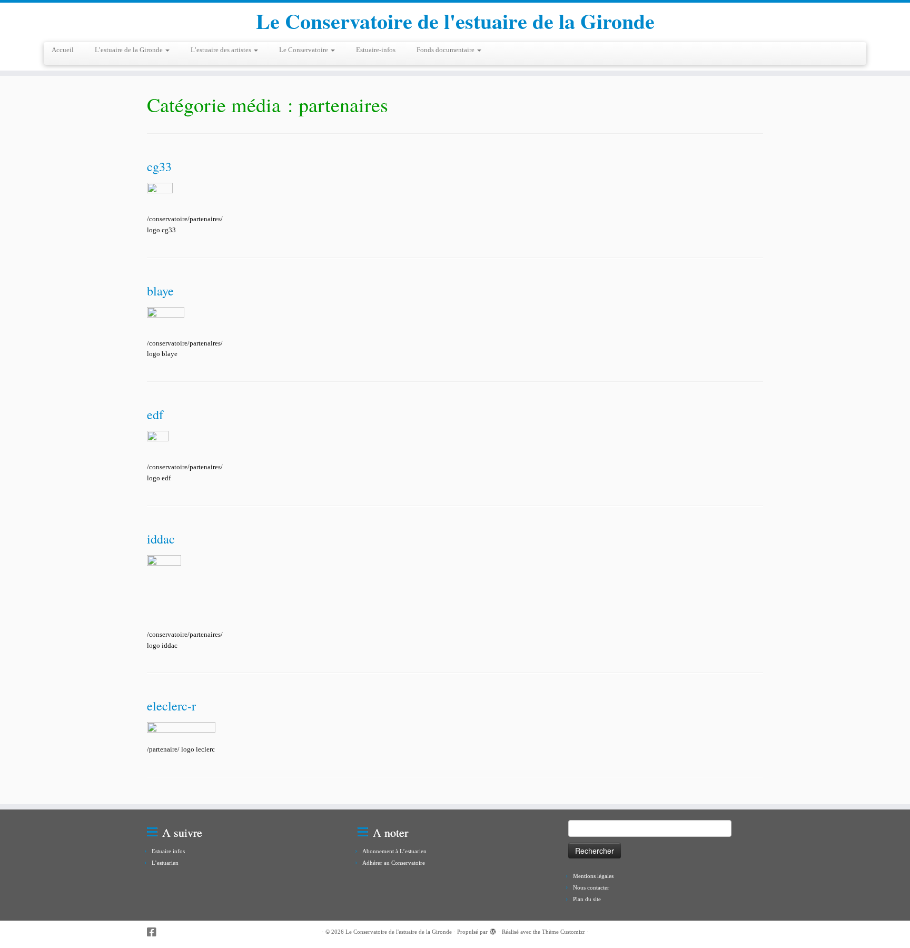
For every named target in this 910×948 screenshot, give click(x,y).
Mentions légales (593, 876)
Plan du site (587, 899)
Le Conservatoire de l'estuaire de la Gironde (455, 21)
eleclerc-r (171, 705)
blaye (160, 290)
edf (155, 414)
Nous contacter (591, 887)
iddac (161, 538)
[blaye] (165, 319)
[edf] (158, 443)
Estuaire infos (168, 851)
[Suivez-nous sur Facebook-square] (155, 932)
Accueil (63, 50)
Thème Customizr (563, 932)
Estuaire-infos (375, 50)
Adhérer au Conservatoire (393, 863)
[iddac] (164, 588)
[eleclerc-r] (181, 730)
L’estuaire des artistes (222, 50)
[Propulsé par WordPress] (493, 930)
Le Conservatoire (304, 50)
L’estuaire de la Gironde (129, 50)
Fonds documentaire (446, 50)
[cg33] (160, 195)
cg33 (159, 166)
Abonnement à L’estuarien (394, 851)
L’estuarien (165, 863)
